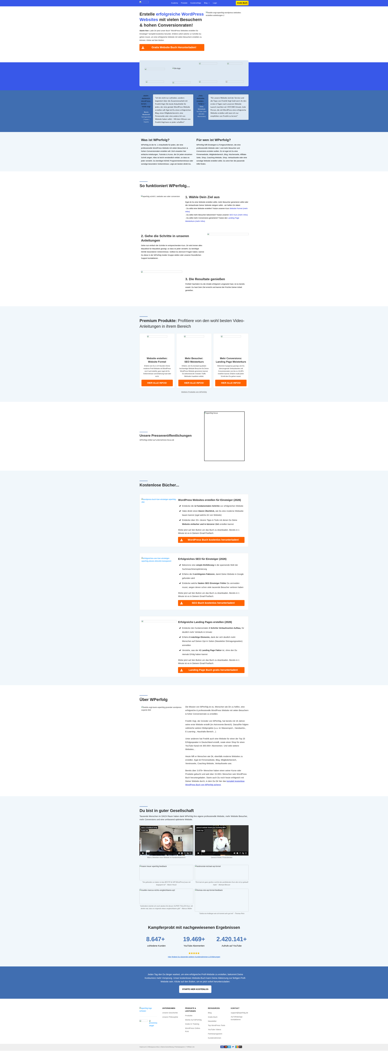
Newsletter (212, 1021)
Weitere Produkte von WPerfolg (194, 392)
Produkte (188, 1016)
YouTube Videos (214, 1030)
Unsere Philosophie (170, 1017)
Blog (210, 1013)
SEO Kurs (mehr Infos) (238, 215)
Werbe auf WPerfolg (193, 1020)
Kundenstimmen (214, 1038)
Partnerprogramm (215, 1034)
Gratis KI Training (192, 1024)
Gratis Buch (212, 1017)
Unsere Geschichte (170, 1013)
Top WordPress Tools (216, 1025)
